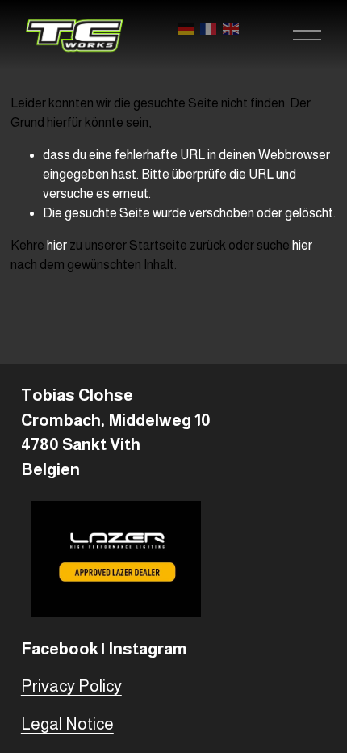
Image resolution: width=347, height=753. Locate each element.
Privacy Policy (71, 686)
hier (57, 245)
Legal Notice (67, 724)
